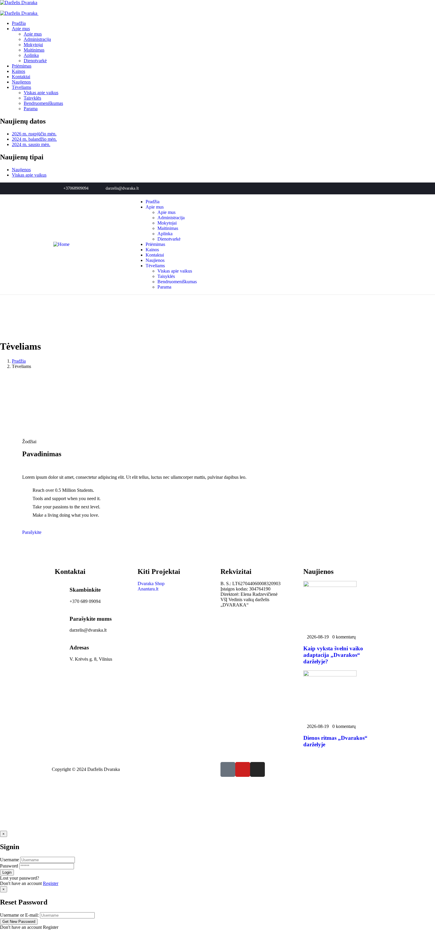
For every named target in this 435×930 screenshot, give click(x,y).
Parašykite (31, 532)
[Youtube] (368, 188)
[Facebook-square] (227, 769)
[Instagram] (377, 188)
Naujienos (21, 169)
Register (50, 883)
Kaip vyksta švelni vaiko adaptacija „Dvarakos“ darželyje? (333, 655)
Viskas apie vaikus (29, 174)
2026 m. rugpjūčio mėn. (34, 133)
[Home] (61, 244)
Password (9, 865)
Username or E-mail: (19, 915)
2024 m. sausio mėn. (31, 144)
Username (9, 859)
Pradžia (19, 361)
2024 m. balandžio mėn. (34, 139)
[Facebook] (358, 188)
